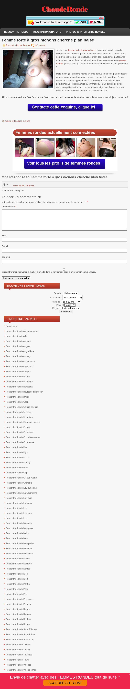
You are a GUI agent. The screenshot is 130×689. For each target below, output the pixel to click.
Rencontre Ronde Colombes (19, 432)
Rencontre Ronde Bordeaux (19, 386)
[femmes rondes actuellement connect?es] (65, 170)
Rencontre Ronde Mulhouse (19, 553)
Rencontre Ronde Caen (17, 402)
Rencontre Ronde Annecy (18, 356)
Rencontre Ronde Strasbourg (20, 639)
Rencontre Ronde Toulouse (19, 654)
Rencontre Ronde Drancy (18, 462)
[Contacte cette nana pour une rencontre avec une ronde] (65, 112)
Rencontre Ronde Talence (18, 644)
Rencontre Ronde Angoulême (20, 351)
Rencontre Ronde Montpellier (20, 543)
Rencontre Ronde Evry (17, 467)
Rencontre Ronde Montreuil (19, 548)
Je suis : (58, 293)
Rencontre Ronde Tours (17, 659)
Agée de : (57, 302)
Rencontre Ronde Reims (18, 609)
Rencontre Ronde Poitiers (18, 604)
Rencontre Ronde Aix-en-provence (22, 331)
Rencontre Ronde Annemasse (20, 361)
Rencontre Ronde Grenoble (19, 483)
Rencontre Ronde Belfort (18, 376)
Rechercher (66, 311)
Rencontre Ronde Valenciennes (21, 670)
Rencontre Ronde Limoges (19, 513)
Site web (6, 257)
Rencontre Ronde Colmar (18, 427)
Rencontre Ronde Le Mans (19, 503)
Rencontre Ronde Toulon (18, 649)
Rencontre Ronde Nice (17, 574)
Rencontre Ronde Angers (18, 346)
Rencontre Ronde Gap (16, 472)
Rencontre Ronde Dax (16, 447)
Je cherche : (56, 297)
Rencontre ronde (16, 32)
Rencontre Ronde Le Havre (19, 498)
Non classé (11, 326)
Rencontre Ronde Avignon (18, 371)
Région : (56, 308)
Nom (4, 235)
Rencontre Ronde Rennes (18, 614)
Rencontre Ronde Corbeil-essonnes (23, 437)
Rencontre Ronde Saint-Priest (20, 634)
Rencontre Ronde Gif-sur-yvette (21, 477)
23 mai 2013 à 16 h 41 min (23, 186)
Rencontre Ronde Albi (16, 336)
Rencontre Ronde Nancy (18, 558)
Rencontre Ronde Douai (17, 457)
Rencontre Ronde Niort (17, 579)
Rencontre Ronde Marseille (19, 523)
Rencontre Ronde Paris (17, 589)
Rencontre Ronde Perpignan (19, 599)
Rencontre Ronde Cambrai (18, 412)
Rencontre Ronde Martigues (19, 528)
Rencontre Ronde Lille (16, 508)
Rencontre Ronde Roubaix (18, 619)
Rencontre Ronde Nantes (18, 568)
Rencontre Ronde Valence (18, 665)
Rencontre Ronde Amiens (18, 45)
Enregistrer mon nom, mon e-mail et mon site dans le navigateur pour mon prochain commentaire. (49, 272)
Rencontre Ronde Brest (17, 397)
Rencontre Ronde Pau (16, 594)
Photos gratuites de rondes (85, 32)
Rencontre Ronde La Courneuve (21, 493)
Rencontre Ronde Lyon (17, 518)
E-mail (5, 246)
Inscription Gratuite (47, 32)
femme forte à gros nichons (81, 50)
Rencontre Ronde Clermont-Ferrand (23, 422)
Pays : (59, 305)
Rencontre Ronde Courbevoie (20, 442)
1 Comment (40, 45)
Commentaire (9, 206)
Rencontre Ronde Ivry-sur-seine (21, 488)
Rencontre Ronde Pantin (18, 584)
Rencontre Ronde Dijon (17, 452)
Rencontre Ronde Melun (17, 533)
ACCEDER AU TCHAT (65, 683)
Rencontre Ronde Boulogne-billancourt (24, 392)
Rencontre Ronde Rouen (18, 624)
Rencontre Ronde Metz (17, 538)
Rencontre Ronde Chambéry (19, 417)
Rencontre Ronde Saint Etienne (21, 629)
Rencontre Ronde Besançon (19, 381)
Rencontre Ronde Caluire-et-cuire (22, 407)
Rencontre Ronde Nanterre (19, 563)
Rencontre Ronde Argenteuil (19, 366)
